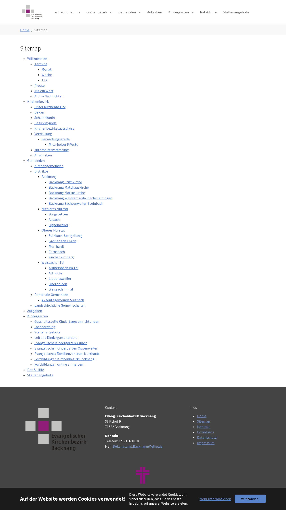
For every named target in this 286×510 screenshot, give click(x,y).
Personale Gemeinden (51, 294)
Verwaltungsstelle (56, 139)
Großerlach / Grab (62, 241)
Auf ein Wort (43, 91)
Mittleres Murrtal (55, 209)
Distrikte (41, 171)
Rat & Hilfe (35, 369)
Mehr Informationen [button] (215, 499)
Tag (44, 80)
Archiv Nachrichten (48, 96)
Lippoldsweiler (60, 278)
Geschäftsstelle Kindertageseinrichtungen (66, 321)
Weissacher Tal (53, 262)
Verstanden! (250, 499)
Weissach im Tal (61, 289)
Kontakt (203, 426)
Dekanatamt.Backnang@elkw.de (137, 446)
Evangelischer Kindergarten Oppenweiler (65, 348)
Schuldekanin (44, 117)
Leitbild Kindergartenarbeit (55, 337)
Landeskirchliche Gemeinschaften (60, 305)
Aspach (54, 219)
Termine (40, 64)
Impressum (205, 442)
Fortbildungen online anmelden (58, 364)
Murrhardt (56, 246)
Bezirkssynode (45, 123)
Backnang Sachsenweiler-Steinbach (76, 203)
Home (201, 416)
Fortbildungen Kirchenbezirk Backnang (64, 359)
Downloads (205, 432)
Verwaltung (43, 133)
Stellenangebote (47, 332)
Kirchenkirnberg (61, 257)
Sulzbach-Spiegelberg (65, 235)
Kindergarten (37, 316)
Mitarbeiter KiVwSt (63, 144)
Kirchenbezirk (38, 101)
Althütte (55, 273)
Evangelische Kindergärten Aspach (60, 343)
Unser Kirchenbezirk (49, 107)
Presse (39, 85)
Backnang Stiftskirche (65, 182)
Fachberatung (45, 327)
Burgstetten (58, 214)
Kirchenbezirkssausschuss (54, 128)
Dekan (39, 112)
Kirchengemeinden (48, 166)
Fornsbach (57, 251)
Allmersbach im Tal (63, 268)
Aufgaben (34, 310)
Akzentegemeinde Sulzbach (63, 300)
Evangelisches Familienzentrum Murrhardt (67, 353)
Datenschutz (207, 437)
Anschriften (43, 155)
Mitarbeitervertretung (51, 150)
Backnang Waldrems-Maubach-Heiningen (80, 198)
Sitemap (203, 421)
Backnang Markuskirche (67, 192)
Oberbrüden (58, 284)
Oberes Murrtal (53, 230)
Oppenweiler (58, 225)
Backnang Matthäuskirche (69, 187)
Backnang (49, 176)
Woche (47, 74)
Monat (47, 69)
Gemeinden (36, 160)
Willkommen (37, 58)
